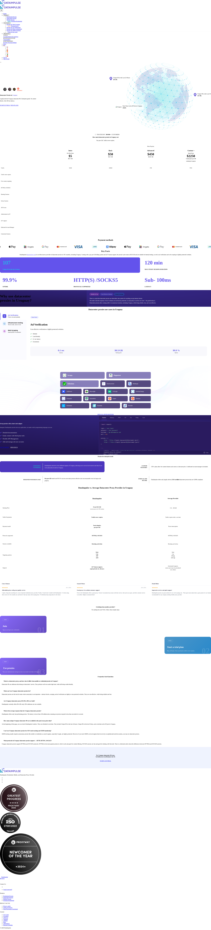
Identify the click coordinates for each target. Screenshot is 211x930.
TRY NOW (6, 59)
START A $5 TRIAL (105, 761)
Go (131, 417)
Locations (5, 36)
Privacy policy (7, 906)
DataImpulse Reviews (4, 877)
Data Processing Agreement (10, 909)
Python (104, 417)
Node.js (112, 417)
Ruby (137, 417)
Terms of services (7, 907)
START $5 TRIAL (5, 105)
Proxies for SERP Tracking (14, 30)
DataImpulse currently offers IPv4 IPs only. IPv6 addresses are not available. (22, 702)
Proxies (6, 15)
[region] (105, 534)
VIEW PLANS (14, 105)
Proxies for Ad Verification (14, 27)
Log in (5, 57)
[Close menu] (1, 10)
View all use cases (12, 32)
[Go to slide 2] (103, 600)
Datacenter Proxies (11, 18)
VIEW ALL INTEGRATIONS (105, 414)
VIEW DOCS (14, 447)
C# (125, 417)
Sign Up (70, 161)
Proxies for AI (14, 26)
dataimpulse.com (31, 254)
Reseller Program (7, 42)
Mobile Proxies (11, 20)
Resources (6, 33)
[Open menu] (0, 62)
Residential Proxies (12, 17)
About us (5, 917)
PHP (119, 417)
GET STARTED (4, 447)
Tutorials (5, 39)
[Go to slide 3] (104, 600)
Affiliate (14, 42)
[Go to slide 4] (107, 600)
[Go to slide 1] (101, 600)
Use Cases (6, 23)
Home (5, 13)
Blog (9, 39)
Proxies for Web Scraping (13, 24)
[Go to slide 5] (109, 600)
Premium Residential (16, 21)
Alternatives (6, 923)
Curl (144, 417)
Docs (4, 44)
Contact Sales (191, 161)
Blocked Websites (8, 925)
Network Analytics (13, 36)
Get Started (111, 161)
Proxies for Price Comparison (14, 29)
